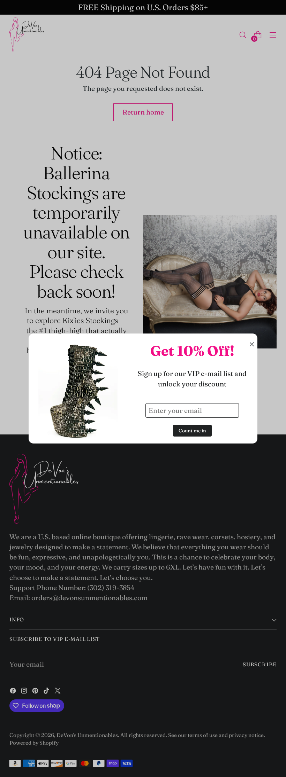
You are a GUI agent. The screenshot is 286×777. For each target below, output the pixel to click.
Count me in (192, 430)
